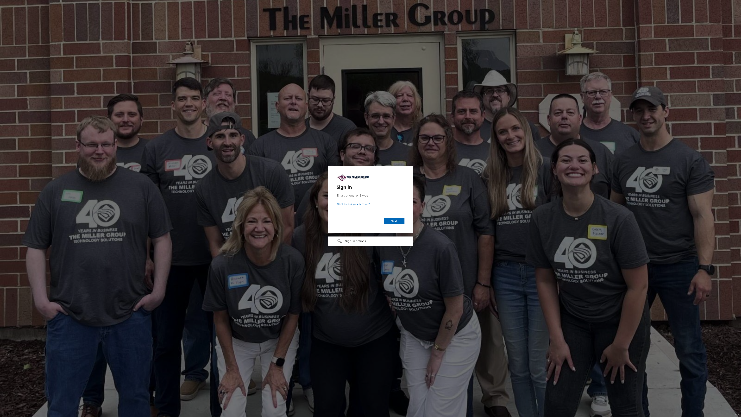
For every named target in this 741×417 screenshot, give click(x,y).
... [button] (737, 414)
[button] (370, 241)
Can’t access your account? (353, 204)
